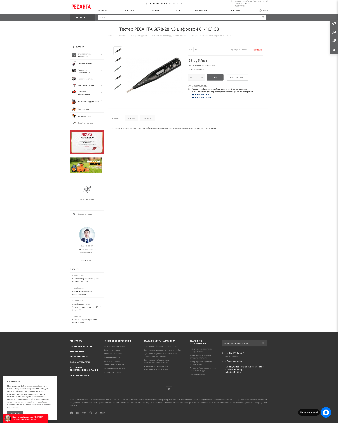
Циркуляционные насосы (114, 368)
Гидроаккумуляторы (112, 372)
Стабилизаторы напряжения (159, 341)
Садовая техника (79, 375)
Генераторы (76, 341)
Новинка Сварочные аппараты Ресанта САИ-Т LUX (85, 280)
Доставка (147, 118)
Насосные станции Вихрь (114, 346)
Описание (116, 118)
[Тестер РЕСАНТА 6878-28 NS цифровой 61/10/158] (154, 75)
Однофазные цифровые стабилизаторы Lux (162, 350)
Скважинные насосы (112, 350)
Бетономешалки (79, 357)
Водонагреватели (80, 362)
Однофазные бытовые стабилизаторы (160, 346)
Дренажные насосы (112, 357)
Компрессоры (77, 351)
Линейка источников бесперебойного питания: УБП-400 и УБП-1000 (86, 307)
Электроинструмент (81, 346)
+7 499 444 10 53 (156, 3)
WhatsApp (169, 389)
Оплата (131, 118)
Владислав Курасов (87, 249)
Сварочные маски (197, 374)
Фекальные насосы (112, 361)
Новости (74, 268)
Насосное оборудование (117, 341)
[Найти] (263, 17)
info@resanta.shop (242, 3)
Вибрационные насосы (113, 353)
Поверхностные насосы (114, 364)
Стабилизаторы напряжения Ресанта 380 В (84, 321)
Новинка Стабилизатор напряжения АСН (82, 292)
